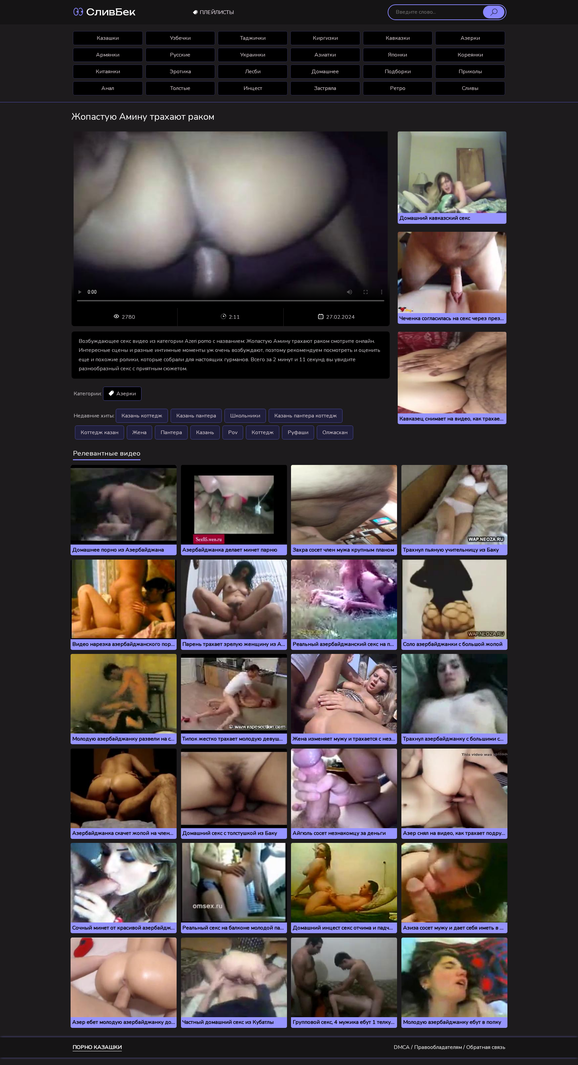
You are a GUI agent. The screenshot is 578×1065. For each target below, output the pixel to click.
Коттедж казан (99, 432)
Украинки (252, 55)
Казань (205, 432)
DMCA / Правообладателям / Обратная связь (449, 1047)
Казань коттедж (141, 415)
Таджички (253, 38)
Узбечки (180, 38)
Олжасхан (335, 432)
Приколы (470, 71)
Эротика (180, 71)
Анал (107, 88)
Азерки (470, 38)
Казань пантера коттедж (305, 415)
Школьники (245, 415)
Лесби (253, 71)
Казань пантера (196, 415)
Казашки (108, 38)
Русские (180, 55)
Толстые (180, 88)
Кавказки (398, 38)
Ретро (397, 88)
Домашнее (325, 71)
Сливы (470, 88)
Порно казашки (97, 1047)
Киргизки (325, 38)
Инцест (253, 88)
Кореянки (470, 55)
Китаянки (108, 71)
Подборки (398, 71)
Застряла (325, 88)
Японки (397, 55)
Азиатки (325, 55)
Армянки (107, 55)
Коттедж (263, 432)
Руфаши (298, 432)
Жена (139, 432)
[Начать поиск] (493, 12)
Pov (232, 432)
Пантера (171, 432)
